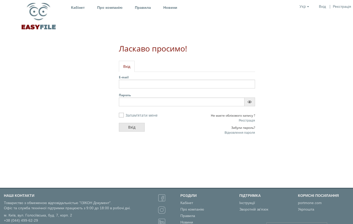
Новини (170, 7)
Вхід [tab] (126, 66)
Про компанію (109, 7)
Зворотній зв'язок (253, 209)
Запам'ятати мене (142, 115)
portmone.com (310, 203)
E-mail (124, 77)
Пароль (125, 95)
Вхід (322, 6)
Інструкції (247, 203)
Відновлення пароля (240, 133)
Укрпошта (306, 209)
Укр (303, 6)
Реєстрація (247, 120)
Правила (143, 7)
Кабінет (78, 7)
